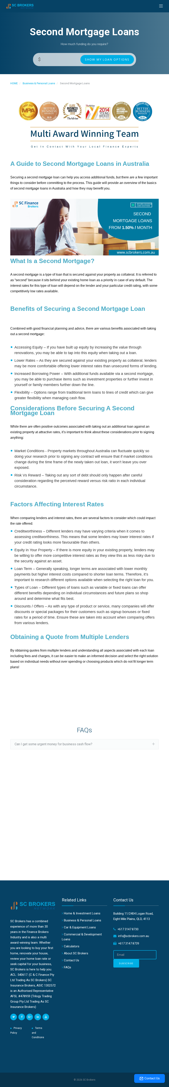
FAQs (67, 967)
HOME (14, 83)
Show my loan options (107, 59)
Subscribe (126, 963)
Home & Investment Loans (82, 913)
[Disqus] (84, 821)
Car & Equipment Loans (80, 927)
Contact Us (71, 960)
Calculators (71, 946)
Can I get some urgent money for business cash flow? (53, 744)
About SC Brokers (76, 953)
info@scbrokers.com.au (133, 936)
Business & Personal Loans (39, 83)
